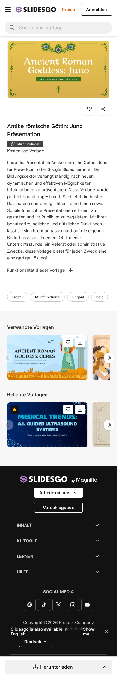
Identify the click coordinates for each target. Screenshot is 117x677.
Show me (89, 631)
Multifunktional (47, 297)
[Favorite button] (89, 109)
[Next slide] (109, 358)
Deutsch (32, 641)
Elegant (78, 297)
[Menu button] (8, 10)
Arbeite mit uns (54, 492)
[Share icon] (104, 109)
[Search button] (12, 28)
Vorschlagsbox (58, 507)
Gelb (100, 297)
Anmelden (96, 9)
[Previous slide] (7, 358)
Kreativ (18, 297)
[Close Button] (106, 631)
